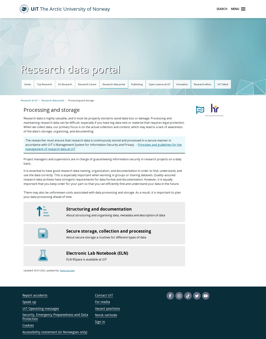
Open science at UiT (159, 84)
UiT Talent (223, 84)
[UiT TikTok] (188, 296)
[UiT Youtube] (206, 296)
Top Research (44, 84)
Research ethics (202, 84)
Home (27, 84)
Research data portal (114, 84)
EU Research (65, 84)
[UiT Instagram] (179, 296)
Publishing (137, 84)
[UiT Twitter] (197, 296)
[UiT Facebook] (170, 296)
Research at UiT (29, 100)
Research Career (87, 84)
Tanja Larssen (67, 270)
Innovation (182, 84)
